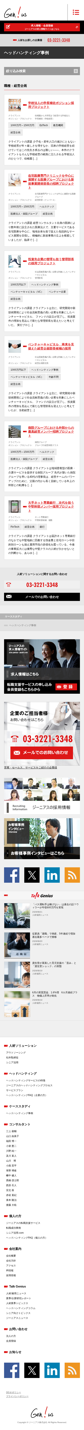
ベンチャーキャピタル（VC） (27, 291)
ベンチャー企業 (57, 291)
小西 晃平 (11, 1165)
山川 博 (11, 1160)
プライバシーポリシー (17, 1396)
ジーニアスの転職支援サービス (23, 1223)
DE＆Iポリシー (13, 1392)
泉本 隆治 (11, 1200)
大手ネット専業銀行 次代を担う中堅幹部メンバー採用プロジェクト (51, 506)
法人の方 (11, 1336)
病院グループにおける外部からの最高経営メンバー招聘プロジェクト (51, 431)
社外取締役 (12, 1057)
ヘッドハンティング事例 (44, 284)
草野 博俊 (11, 1170)
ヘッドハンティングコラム (20, 1308)
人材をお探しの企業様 (30, 40)
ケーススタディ (20, 1106)
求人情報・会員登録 (42, 27)
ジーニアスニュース (17, 1318)
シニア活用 (12, 1062)
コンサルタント (20, 1124)
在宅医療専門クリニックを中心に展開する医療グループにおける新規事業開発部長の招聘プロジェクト (51, 181)
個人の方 (15, 1216)
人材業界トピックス (17, 1303)
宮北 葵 (10, 1190)
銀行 (42, 526)
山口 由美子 (12, 1136)
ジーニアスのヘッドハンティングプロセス (29, 1085)
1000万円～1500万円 (22, 125)
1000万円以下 (18, 284)
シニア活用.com (15, 1232)
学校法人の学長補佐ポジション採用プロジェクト (51, 105)
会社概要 (11, 1255)
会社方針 (11, 1260)
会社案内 (15, 1248)
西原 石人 (11, 1185)
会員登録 (11, 1340)
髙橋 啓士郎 (12, 1180)
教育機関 (58, 125)
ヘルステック (47, 206)
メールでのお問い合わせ (42, 596)
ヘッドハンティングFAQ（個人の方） (27, 1237)
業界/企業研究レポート (18, 1298)
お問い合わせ (18, 1329)
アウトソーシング (16, 1052)
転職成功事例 (13, 1227)
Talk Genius (17, 1286)
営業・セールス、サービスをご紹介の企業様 (30, 767)
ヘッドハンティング (23, 1073)
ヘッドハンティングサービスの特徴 (25, 1080)
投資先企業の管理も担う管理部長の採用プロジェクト (51, 261)
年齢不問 (54, 377)
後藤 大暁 (11, 1205)
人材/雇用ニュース (16, 1293)
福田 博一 (11, 1141)
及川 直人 (11, 1155)
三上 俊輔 (11, 1131)
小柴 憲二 (11, 1146)
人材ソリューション (23, 1045)
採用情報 (11, 1275)
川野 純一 (11, 1150)
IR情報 (9, 1270)
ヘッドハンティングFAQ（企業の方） (27, 1095)
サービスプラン (14, 1090)
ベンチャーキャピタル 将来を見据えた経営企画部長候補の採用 (51, 346)
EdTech (44, 125)
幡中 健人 (11, 1175)
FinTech (15, 526)
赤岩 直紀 (11, 1195)
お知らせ (15, 1352)
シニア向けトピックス (18, 1313)
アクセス (11, 1265)
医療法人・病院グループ (24, 213)
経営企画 (15, 132)
